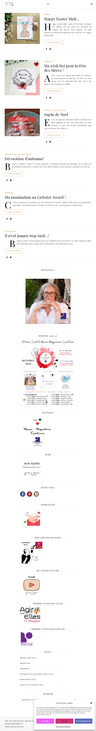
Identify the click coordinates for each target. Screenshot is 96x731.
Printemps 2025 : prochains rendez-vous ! (37, 674)
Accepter (45, 721)
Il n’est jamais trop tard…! (27, 235)
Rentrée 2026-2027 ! (28, 658)
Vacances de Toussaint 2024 (31, 685)
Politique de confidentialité (63, 726)
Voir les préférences (83, 721)
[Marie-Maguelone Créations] (9, 4)
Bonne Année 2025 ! (28, 679)
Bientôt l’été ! (25, 663)
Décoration (11, 154)
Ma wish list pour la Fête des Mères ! (65, 68)
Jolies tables (59, 110)
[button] (91, 703)
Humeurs (48, 62)
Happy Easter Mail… (61, 18)
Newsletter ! (25, 668)
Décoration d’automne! (24, 158)
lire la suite (53, 42)
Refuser (64, 721)
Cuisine (48, 110)
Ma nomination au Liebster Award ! (35, 197)
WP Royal (20, 727)
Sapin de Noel (56, 114)
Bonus (47, 14)
